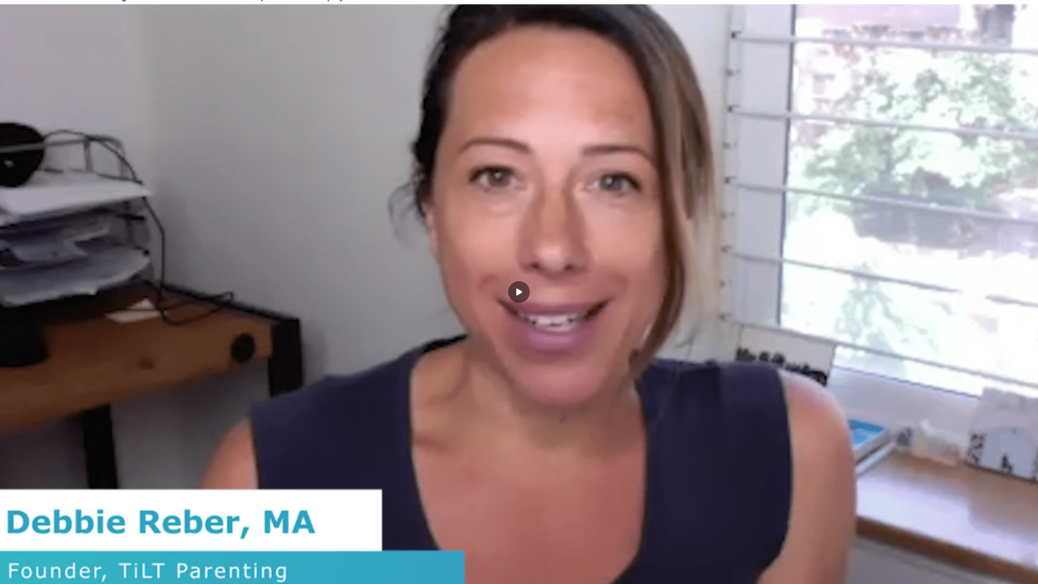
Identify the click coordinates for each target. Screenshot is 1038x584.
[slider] (519, 568)
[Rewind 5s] (18, 576)
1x (1008, 574)
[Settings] (987, 576)
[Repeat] (998, 576)
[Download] (976, 576)
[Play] (29, 576)
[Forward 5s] (40, 576)
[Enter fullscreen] (1030, 576)
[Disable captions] (965, 576)
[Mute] (50, 576)
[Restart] (7, 576)
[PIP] (1019, 576)
